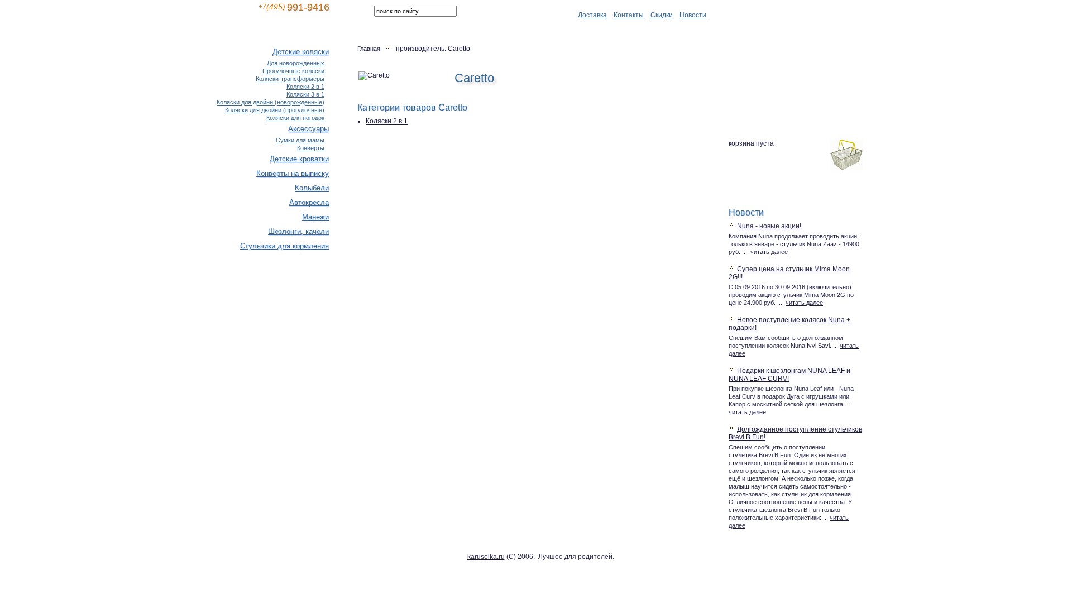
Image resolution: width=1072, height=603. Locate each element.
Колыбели (312, 188)
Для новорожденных (295, 63)
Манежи (315, 217)
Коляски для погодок (295, 117)
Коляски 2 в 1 (387, 121)
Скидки (661, 15)
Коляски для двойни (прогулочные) (274, 110)
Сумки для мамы (300, 140)
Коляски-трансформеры (290, 78)
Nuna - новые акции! (769, 226)
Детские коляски (300, 51)
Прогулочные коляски (293, 71)
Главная (368, 48)
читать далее (769, 251)
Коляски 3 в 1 (305, 94)
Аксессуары (308, 129)
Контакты (629, 15)
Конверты (310, 148)
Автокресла (309, 202)
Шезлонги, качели (298, 231)
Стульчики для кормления (284, 246)
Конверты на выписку (292, 173)
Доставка (592, 15)
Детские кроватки (299, 159)
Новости (692, 15)
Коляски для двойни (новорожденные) (270, 102)
